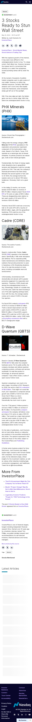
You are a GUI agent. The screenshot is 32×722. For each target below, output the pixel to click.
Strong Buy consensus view (13, 318)
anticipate (22, 303)
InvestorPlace (23, 506)
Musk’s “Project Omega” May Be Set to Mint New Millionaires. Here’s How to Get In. (17, 489)
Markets (5, 11)
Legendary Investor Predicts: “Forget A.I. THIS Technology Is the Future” (17, 497)
